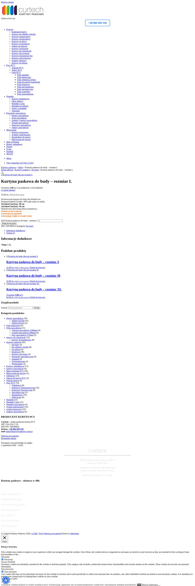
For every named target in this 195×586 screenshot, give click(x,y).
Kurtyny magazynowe (21, 36)
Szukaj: (4, 308)
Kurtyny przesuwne (20, 48)
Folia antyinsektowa (25, 87)
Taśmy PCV (17, 70)
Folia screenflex (23, 92)
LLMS (34, 533)
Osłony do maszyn (19, 46)
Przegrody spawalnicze (16, 113)
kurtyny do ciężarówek (16, 337)
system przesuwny (14, 409)
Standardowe (17, 395)
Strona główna (7, 170)
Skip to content (7, 2)
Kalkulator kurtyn (19, 32)
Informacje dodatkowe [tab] (15, 230)
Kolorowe (16, 352)
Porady (9, 147)
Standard (15, 359)
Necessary (8, 559)
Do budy (35, 170)
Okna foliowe (17, 101)
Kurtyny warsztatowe (21, 44)
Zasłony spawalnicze (15, 412)
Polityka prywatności (10, 436)
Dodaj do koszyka (9, 224)
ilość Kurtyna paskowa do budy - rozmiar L (19, 220)
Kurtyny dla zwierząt (20, 53)
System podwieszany (15, 407)
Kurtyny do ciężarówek (21, 51)
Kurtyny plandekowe (20, 99)
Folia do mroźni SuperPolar (28, 82)
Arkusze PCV (17, 68)
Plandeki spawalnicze (15, 404)
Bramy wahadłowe (14, 144)
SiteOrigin (74, 533)
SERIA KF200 (18, 321)
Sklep (20, 167)
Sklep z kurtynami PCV (11, 494)
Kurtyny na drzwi (19, 41)
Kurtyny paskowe (8, 167)
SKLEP (9, 154)
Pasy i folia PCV (8, 515)
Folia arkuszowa (13, 325)
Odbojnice (10, 376)
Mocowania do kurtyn (10, 520)
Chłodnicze (16, 385)
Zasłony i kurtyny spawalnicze (24, 120)
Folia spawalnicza (19, 118)
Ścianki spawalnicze (20, 123)
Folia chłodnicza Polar (26, 80)
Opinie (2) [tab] (10, 233)
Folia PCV (16, 72)
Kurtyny (9, 29)
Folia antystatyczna (25, 89)
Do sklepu (16, 349)
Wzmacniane (17, 364)
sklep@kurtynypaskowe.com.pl (19, 431)
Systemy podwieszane (21, 135)
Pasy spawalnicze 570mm (22, 335)
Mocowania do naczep (21, 139)
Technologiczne (18, 361)
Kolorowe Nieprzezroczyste (23, 388)
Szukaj (36, 308)
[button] (2, 172)
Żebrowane (16, 397)
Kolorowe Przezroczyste (22, 390)
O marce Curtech (8, 531)
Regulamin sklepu (8, 438)
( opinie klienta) (8, 190)
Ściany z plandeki (19, 108)
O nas (8, 149)
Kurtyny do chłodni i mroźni (24, 34)
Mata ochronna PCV (15, 371)
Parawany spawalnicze (21, 125)
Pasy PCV (10, 65)
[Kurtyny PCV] (23, 16)
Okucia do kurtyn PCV (16, 378)
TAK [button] (139, 585)
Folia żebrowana (24, 77)
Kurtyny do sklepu (19, 63)
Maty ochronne (12, 142)
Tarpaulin (16, 111)
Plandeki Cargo (18, 103)
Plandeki (10, 96)
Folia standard (23, 75)
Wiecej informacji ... (151, 585)
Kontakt (9, 151)
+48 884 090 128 (97, 23)
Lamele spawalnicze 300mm (24, 333)
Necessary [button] (5, 557)
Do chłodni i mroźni (20, 347)
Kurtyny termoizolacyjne (22, 56)
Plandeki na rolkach (20, 106)
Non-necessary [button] (7, 569)
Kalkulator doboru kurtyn (11, 499)
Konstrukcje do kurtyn (21, 137)
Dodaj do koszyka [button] (37, 267)
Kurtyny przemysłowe (21, 39)
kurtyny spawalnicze (15, 368)
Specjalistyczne (18, 392)
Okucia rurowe (12, 380)
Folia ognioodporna (25, 94)
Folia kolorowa (23, 84)
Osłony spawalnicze (20, 127)
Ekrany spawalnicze (20, 115)
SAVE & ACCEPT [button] (9, 579)
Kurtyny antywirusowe (21, 58)
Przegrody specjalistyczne (22, 356)
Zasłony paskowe (19, 60)
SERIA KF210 (18, 323)
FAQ (41, 533)
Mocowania (11, 130)
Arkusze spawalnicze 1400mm (24, 330)
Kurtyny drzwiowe (20, 354)
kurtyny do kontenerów (21, 340)
